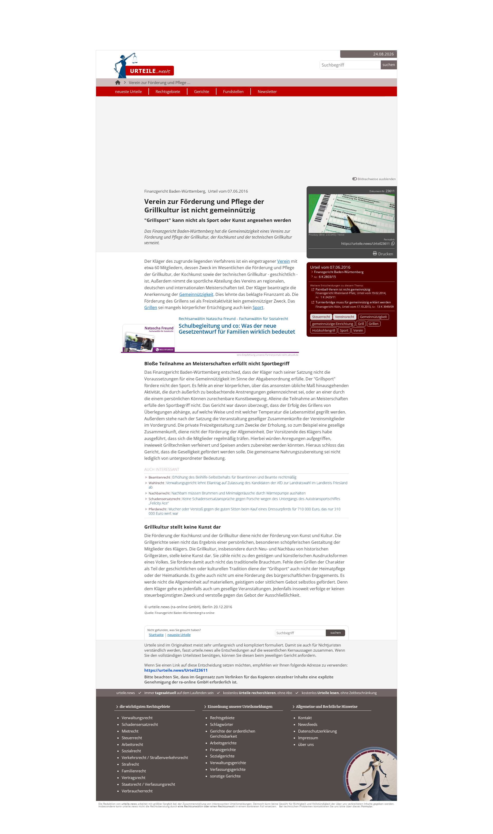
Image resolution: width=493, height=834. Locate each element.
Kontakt (305, 717)
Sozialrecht (131, 750)
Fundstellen (233, 91)
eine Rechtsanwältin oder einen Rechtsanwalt (206, 806)
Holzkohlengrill (323, 330)
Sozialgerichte (222, 755)
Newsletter (267, 91)
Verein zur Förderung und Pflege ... (159, 82)
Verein (358, 330)
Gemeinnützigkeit (373, 316)
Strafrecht (130, 764)
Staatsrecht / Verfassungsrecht (148, 784)
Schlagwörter (221, 724)
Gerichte (201, 91)
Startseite (156, 634)
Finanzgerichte (223, 749)
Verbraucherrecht (137, 790)
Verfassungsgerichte (227, 769)
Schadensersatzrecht (140, 724)
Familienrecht (134, 770)
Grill (361, 323)
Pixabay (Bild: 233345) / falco (326, 234)
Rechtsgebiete (168, 91)
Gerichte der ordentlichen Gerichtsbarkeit (232, 733)
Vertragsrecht (133, 777)
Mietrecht (130, 731)
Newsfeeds (307, 724)
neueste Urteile (128, 91)
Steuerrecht (321, 316)
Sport (344, 330)
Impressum (308, 737)
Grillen (373, 323)
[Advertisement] (246, 138)
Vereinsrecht (344, 316)
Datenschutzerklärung (317, 731)
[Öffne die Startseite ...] (161, 65)
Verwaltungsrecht (137, 717)
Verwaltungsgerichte (228, 762)
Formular (366, 806)
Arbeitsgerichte (223, 742)
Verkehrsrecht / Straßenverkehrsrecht (155, 757)
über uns (306, 744)
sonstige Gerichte (225, 776)
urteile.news (129, 803)
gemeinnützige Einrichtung (332, 323)
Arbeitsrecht (132, 744)
